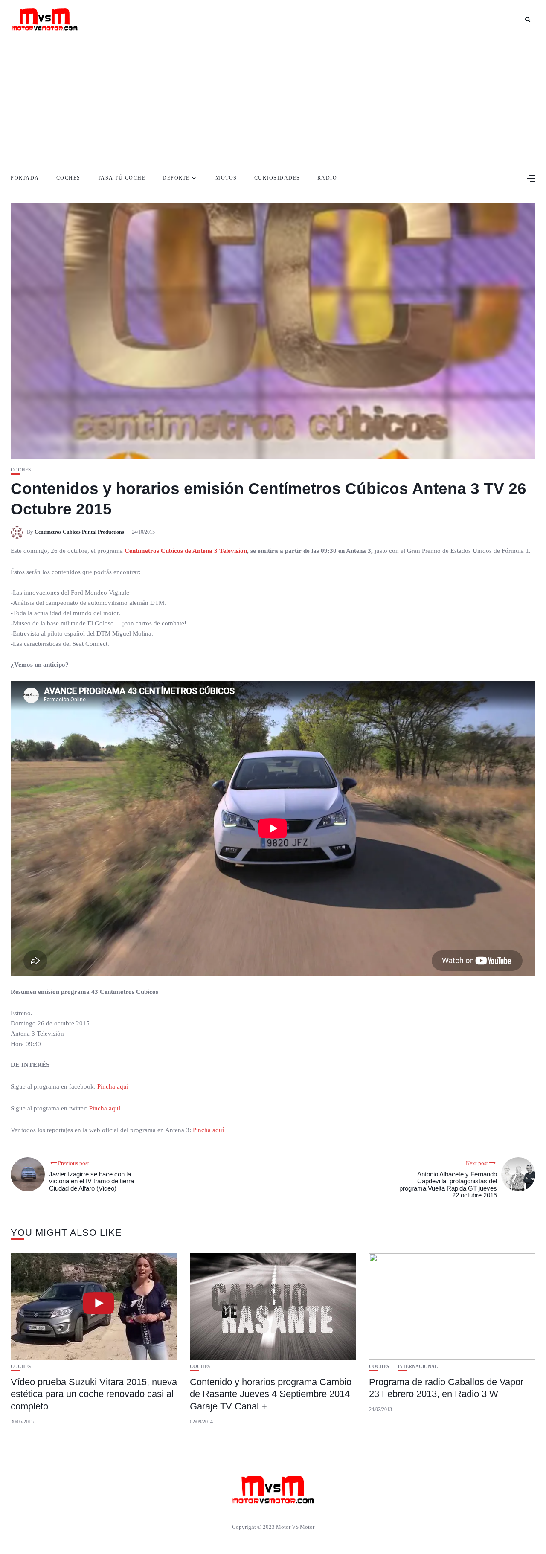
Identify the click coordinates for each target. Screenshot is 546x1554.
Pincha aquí (113, 1086)
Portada (25, 178)
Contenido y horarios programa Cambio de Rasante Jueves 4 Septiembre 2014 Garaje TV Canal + (270, 1394)
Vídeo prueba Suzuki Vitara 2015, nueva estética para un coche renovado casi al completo (94, 1394)
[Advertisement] (273, 102)
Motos (226, 178)
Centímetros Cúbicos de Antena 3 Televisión (186, 550)
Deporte (176, 178)
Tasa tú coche (122, 178)
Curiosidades (277, 178)
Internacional (418, 1366)
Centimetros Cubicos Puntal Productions (79, 532)
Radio (327, 178)
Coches (68, 178)
